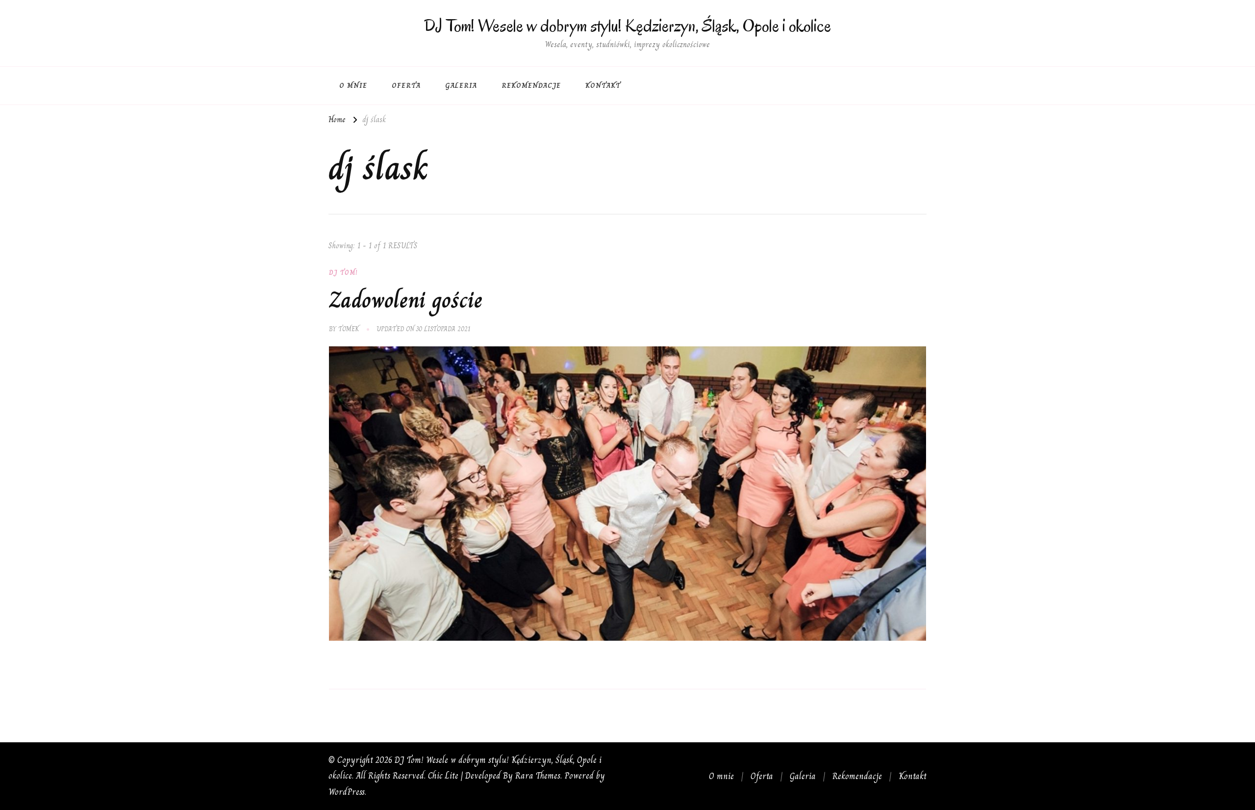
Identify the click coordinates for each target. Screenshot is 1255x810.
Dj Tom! (343, 272)
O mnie (353, 85)
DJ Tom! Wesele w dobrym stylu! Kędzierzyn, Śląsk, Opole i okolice (627, 25)
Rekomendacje (531, 85)
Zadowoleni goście (405, 299)
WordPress (346, 791)
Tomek (348, 329)
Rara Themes (537, 775)
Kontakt (603, 85)
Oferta (406, 85)
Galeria (461, 85)
